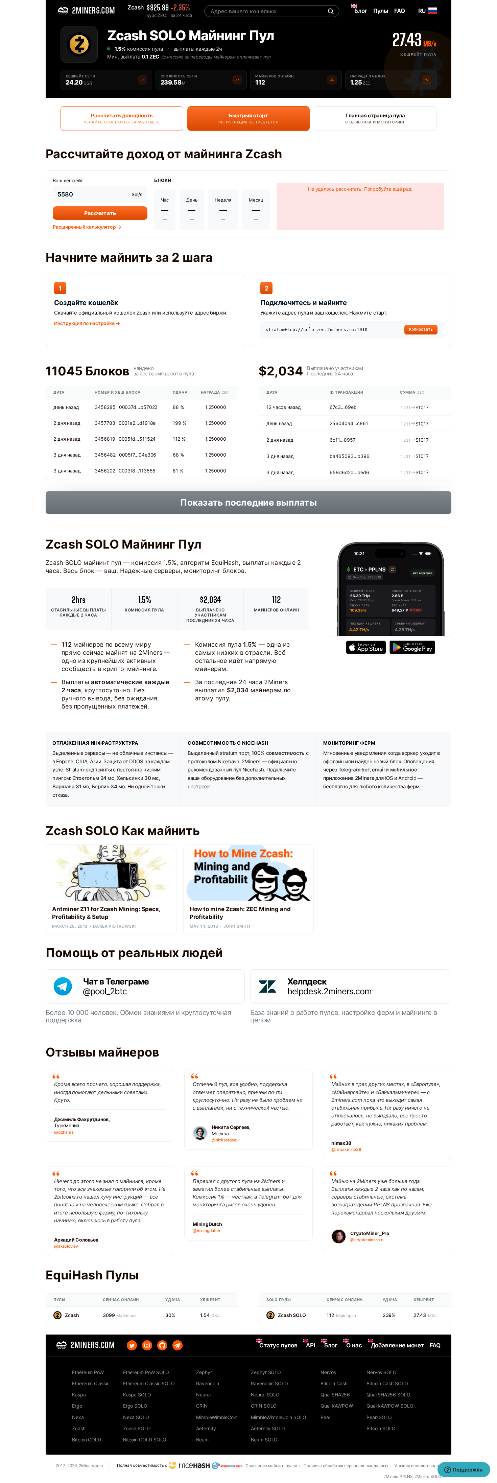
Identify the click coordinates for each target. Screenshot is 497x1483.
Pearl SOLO (379, 1417)
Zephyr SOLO (266, 1372)
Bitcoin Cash (334, 1383)
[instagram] (147, 1345)
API (310, 1345)
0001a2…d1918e (137, 423)
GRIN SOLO (264, 1406)
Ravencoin (207, 1383)
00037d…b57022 (138, 407)
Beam (202, 1439)
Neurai (203, 1394)
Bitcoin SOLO (381, 1428)
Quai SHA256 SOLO (388, 1394)
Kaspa (79, 1394)
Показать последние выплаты (248, 502)
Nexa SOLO (136, 1417)
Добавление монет (397, 1345)
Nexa (78, 1417)
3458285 (105, 407)
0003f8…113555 (137, 470)
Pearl (326, 1417)
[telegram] (177, 1345)
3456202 (105, 470)
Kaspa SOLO (137, 1394)
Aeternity (206, 1428)
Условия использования (417, 1465)
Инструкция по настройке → (87, 323)
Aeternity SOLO (268, 1428)
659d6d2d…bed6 (349, 472)
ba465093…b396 (350, 456)
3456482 (105, 455)
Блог (330, 1345)
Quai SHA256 (335, 1394)
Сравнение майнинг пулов (271, 1465)
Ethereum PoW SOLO (146, 1372)
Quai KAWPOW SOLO (389, 1406)
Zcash (72, 1315)
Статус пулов (278, 1345)
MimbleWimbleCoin (216, 1417)
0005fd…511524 (137, 439)
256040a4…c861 (349, 423)
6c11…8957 (342, 440)
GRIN (202, 1406)
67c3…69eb (343, 407)
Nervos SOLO (381, 1372)
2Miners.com (91, 1465)
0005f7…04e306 (138, 455)
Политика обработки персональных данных (346, 1465)
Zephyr (204, 1372)
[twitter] (132, 1345)
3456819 (105, 439)
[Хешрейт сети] (142, 80)
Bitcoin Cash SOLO (387, 1383)
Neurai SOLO (265, 1394)
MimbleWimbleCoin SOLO (278, 1417)
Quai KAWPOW (337, 1406)
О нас (354, 1345)
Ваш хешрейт (68, 180)
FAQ (435, 1345)
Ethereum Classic (91, 1383)
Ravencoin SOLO (269, 1383)
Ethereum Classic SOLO (149, 1383)
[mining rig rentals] (227, 1465)
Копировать (421, 329)
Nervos (328, 1372)
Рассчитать (100, 213)
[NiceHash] (189, 1465)
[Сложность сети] (237, 80)
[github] (162, 1345)
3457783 (105, 423)
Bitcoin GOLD (86, 1439)
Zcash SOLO (292, 1315)
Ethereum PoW (88, 1372)
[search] (330, 11)
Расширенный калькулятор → (87, 227)
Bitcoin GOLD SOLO (145, 1439)
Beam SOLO (264, 1439)
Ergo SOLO (135, 1406)
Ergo (77, 1406)
